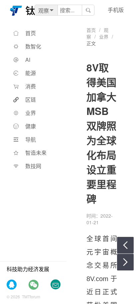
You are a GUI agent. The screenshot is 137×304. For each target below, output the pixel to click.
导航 (30, 139)
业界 (30, 113)
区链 (30, 99)
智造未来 (36, 152)
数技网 (33, 166)
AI (27, 59)
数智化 (33, 46)
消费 (30, 86)
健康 (30, 126)
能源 (30, 73)
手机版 (116, 10)
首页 (30, 33)
